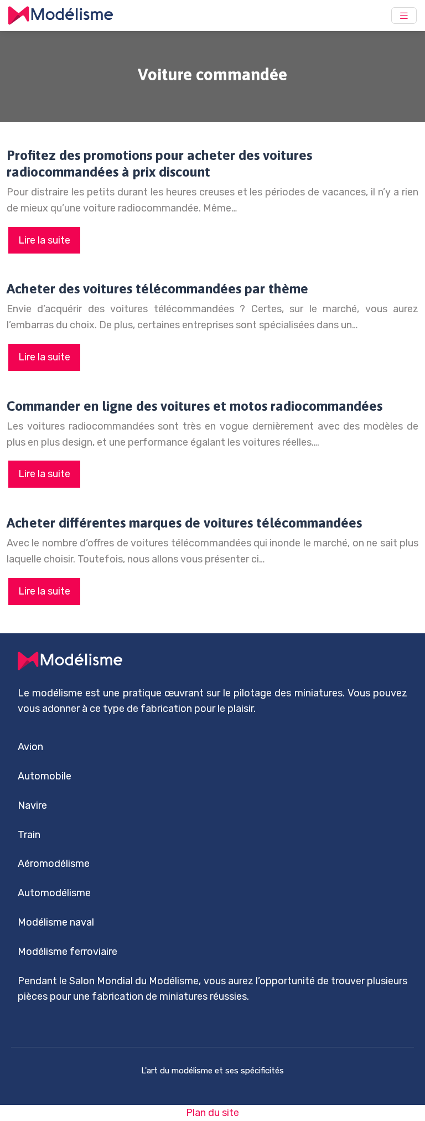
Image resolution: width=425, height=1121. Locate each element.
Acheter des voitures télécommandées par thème (157, 288)
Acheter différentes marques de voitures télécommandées (184, 522)
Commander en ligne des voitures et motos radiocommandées (194, 406)
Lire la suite (44, 240)
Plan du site (212, 1113)
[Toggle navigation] (404, 15)
